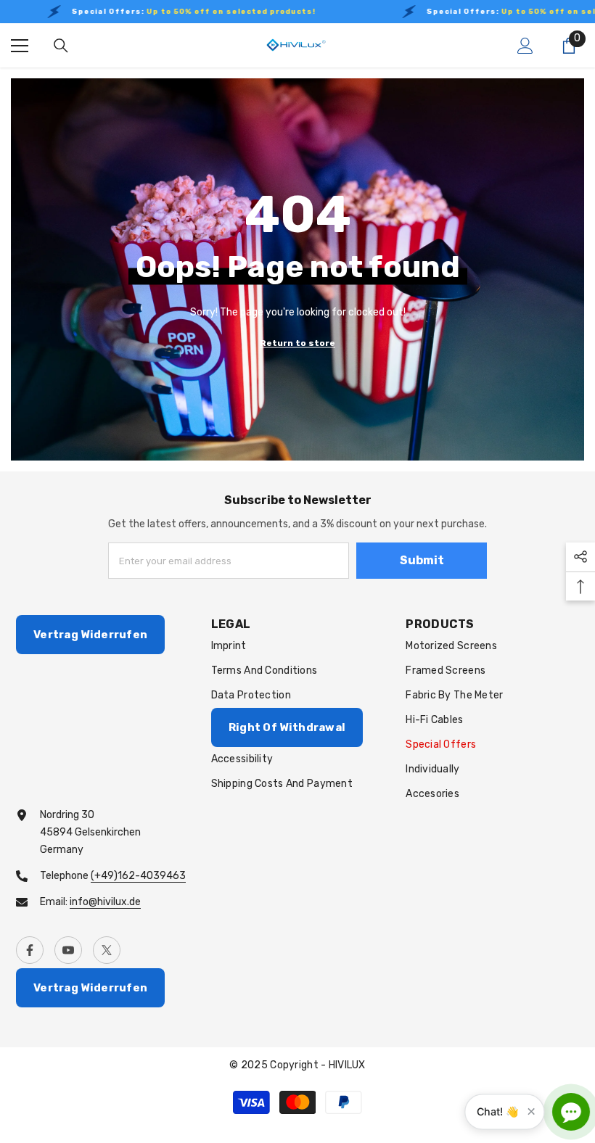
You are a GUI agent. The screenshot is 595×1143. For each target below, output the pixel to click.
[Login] (525, 46)
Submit (422, 560)
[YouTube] (68, 950)
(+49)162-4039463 (138, 876)
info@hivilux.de (105, 902)
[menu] (19, 45)
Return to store (297, 342)
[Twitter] (106, 950)
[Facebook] (30, 950)
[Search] (61, 45)
